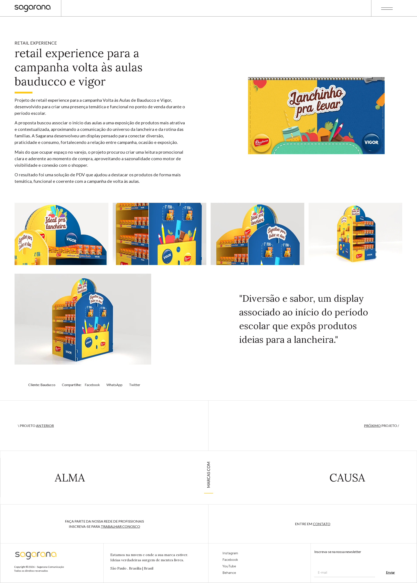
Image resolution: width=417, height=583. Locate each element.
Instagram (230, 553)
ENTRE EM (312, 524)
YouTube (229, 566)
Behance (229, 573)
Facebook (230, 560)
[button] (92, 385)
